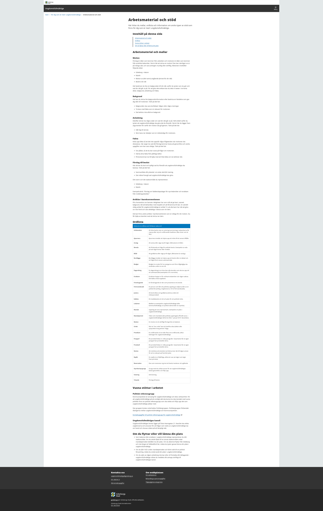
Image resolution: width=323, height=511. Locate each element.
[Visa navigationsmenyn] (275, 8)
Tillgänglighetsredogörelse (154, 482)
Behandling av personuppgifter (155, 478)
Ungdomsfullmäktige (54, 8)
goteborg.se (115, 500)
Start (47, 15)
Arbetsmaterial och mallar (143, 38)
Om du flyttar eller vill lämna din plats (147, 46)
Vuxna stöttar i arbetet (142, 43)
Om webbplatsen (151, 475)
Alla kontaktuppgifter (117, 483)
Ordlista (137, 41)
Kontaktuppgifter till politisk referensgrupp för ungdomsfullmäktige (156, 415)
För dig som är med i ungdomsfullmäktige (66, 15)
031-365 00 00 (115, 505)
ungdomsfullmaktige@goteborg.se (122, 476)
